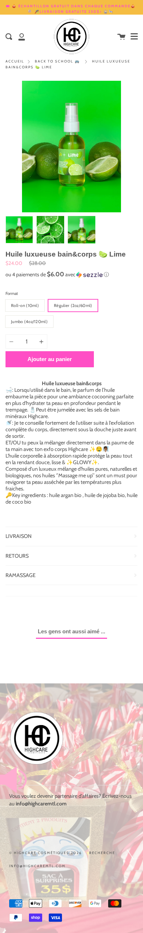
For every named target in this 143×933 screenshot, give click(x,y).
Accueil (15, 61)
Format (12, 293)
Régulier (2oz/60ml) (73, 305)
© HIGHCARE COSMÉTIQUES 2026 (45, 853)
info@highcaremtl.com (37, 866)
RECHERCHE (102, 853)
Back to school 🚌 (57, 61)
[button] (72, 274)
